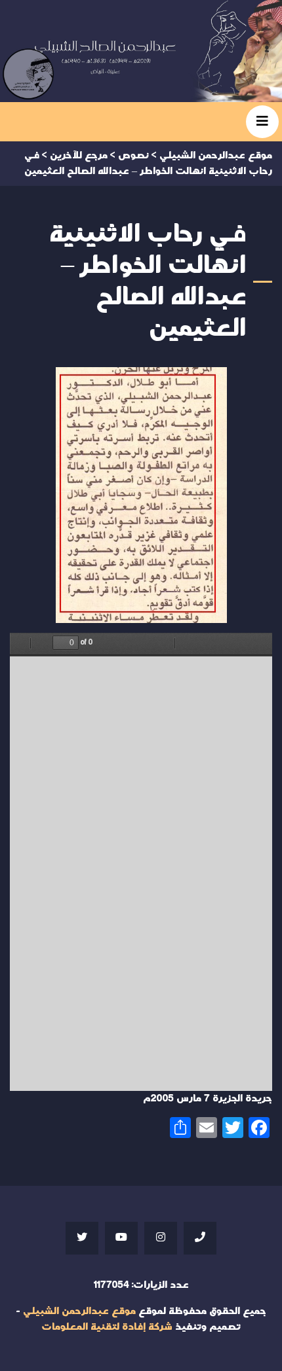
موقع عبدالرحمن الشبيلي (79, 1311)
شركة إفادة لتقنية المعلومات (106, 1327)
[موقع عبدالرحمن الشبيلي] (141, 51)
